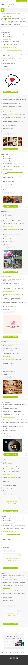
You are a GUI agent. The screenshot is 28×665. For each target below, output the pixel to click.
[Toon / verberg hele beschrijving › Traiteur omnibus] (15, 232)
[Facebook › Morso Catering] (7, 134)
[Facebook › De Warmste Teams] (7, 69)
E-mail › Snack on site (8, 169)
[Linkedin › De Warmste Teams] (10, 69)
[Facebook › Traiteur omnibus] (7, 247)
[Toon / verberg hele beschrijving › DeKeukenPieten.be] (15, 538)
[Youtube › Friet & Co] (14, 377)
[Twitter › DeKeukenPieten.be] (4, 551)
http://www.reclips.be (11, 590)
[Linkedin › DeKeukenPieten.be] (10, 551)
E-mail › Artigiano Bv (7, 474)
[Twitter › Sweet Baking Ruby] (4, 312)
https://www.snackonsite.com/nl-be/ (15, 172)
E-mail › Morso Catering (8, 111)
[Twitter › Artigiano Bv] (4, 494)
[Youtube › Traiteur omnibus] (14, 247)
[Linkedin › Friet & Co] (10, 377)
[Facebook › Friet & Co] (7, 377)
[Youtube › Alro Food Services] (14, 436)
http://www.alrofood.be (12, 419)
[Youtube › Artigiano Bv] (14, 494)
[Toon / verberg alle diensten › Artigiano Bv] (15, 484)
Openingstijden (7, 238)
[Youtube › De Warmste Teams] (14, 69)
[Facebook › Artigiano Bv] (7, 494)
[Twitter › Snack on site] (4, 193)
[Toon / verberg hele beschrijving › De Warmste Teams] (15, 54)
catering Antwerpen (13, 19)
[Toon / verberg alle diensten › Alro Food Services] (15, 427)
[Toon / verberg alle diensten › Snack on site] (15, 180)
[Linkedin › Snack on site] (10, 193)
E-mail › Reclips (6, 588)
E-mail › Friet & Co (7, 356)
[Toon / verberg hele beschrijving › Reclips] (15, 594)
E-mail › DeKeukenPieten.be (9, 531)
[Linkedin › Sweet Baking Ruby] (10, 312)
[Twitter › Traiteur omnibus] (4, 247)
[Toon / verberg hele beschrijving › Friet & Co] (15, 362)
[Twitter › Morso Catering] (4, 134)
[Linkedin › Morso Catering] (10, 134)
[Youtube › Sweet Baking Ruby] (14, 312)
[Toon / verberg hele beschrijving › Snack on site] (15, 176)
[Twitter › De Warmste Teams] (4, 69)
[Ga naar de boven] (26, 92)
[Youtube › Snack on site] (14, 193)
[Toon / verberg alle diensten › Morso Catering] (15, 122)
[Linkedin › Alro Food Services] (10, 436)
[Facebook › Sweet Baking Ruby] (7, 312)
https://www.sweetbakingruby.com (14, 294)
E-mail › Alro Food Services (9, 417)
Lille (10, 38)
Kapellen (11, 283)
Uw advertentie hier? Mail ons (14, 648)
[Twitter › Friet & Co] (4, 377)
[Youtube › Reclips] (14, 606)
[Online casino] (14, 634)
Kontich (10, 218)
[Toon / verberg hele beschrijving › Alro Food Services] (15, 423)
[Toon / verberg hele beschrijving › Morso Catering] (15, 118)
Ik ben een (22, 1)
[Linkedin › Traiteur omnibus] (10, 247)
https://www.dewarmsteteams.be (14, 50)
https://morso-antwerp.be (12, 114)
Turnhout (11, 160)
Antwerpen (5, 38)
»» (9, 29)
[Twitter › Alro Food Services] (4, 436)
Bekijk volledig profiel (10, 91)
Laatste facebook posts (9, 63)
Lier (10, 408)
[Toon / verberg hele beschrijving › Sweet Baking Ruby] (15, 299)
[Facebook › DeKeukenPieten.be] (7, 551)
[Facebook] (14, 658)
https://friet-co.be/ (11, 359)
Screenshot (22, 114)
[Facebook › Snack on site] (7, 193)
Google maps (15, 38)
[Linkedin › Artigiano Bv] (10, 494)
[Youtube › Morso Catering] (14, 134)
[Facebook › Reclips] (7, 606)
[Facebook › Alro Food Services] (7, 436)
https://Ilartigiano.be (11, 477)
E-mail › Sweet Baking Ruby (9, 291)
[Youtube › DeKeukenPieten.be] (14, 551)
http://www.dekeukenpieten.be (13, 534)
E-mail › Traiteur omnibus (8, 226)
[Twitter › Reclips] (4, 606)
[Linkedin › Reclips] (10, 606)
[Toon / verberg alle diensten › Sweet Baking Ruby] (15, 303)
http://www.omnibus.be (12, 229)
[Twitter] (11, 658)
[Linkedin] (17, 658)
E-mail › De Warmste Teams (9, 47)
